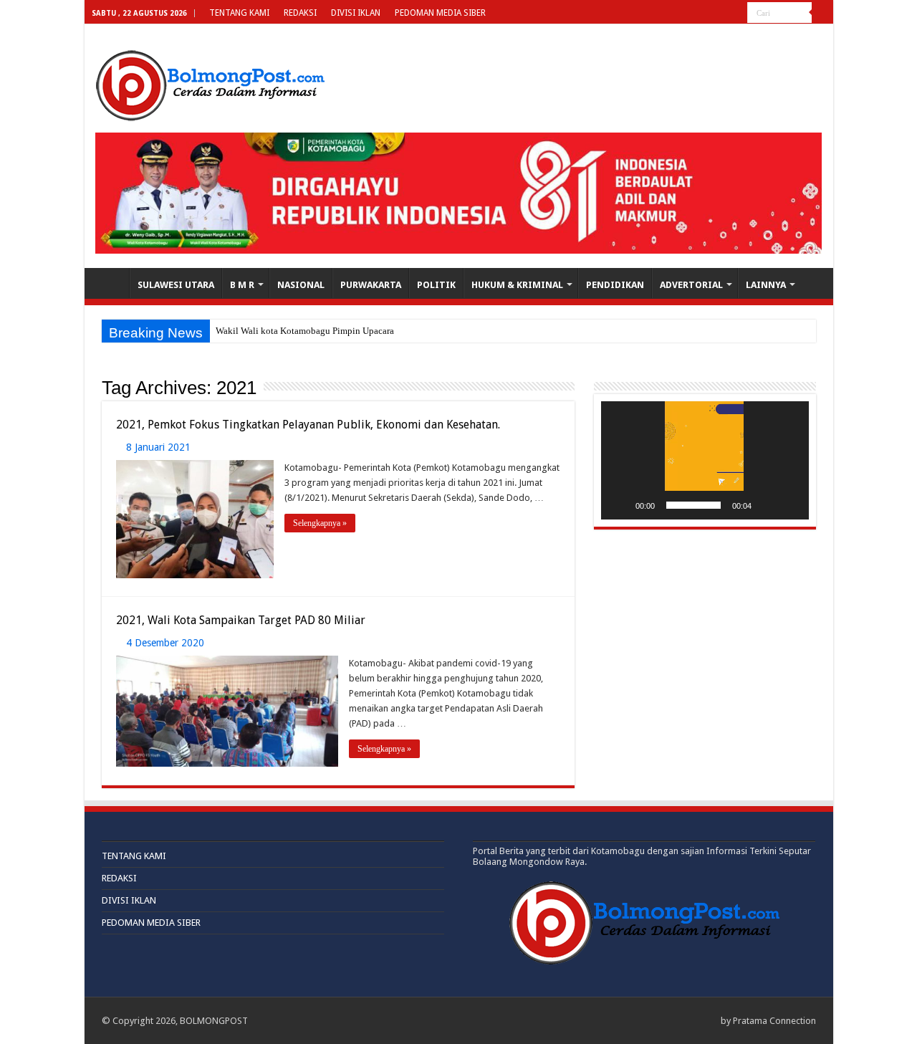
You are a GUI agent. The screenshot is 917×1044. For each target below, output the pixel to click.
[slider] (693, 505)
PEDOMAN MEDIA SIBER (440, 13)
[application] (705, 460)
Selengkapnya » (320, 523)
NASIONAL (301, 284)
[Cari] (822, 13)
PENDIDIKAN (615, 284)
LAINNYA (766, 284)
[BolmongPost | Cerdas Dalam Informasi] (210, 83)
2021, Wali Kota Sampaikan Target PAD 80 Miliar (240, 620)
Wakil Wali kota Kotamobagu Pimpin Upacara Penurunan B (331, 330)
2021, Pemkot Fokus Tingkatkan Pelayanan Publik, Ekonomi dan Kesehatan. (308, 424)
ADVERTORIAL (691, 284)
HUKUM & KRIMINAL (517, 284)
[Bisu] (767, 505)
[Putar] (620, 505)
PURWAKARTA (370, 284)
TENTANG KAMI (239, 13)
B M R (242, 284)
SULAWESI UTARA (176, 284)
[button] (705, 460)
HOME (110, 283)
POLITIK (436, 284)
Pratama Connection (774, 1020)
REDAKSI (300, 13)
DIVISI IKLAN (355, 13)
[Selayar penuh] (790, 505)
